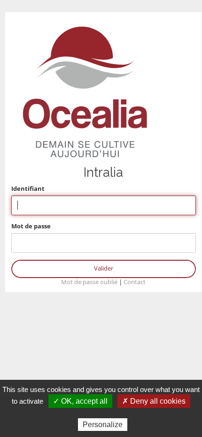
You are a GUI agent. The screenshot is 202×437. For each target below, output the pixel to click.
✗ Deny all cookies (154, 401)
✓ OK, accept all (80, 401)
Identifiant (28, 189)
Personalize (103, 425)
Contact (135, 282)
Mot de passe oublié (89, 282)
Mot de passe (31, 226)
